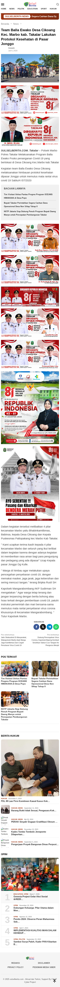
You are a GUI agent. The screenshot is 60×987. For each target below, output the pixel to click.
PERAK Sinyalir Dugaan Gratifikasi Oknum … (34, 821)
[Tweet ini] (43, 627)
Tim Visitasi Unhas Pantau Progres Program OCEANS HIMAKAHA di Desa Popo (14, 681)
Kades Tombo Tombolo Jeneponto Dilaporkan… (28, 833)
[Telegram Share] (49, 627)
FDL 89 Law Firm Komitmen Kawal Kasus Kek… (25, 801)
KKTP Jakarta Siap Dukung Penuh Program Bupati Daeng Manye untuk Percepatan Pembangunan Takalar (14, 714)
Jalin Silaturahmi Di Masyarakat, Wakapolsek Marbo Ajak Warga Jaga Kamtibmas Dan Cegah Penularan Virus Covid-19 (14, 640)
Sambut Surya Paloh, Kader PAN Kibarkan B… (35, 943)
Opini (26, 894)
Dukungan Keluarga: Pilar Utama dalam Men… (34, 909)
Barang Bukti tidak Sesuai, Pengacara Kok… (33, 810)
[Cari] (57, 4)
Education (18, 894)
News (20, 808)
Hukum (4, 798)
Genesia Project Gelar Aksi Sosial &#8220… (31, 897)
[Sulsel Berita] (30, 4)
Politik (22, 939)
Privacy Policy (16, 967)
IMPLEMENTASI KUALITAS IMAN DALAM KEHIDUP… (35, 931)
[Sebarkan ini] (36, 627)
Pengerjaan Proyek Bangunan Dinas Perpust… (35, 844)
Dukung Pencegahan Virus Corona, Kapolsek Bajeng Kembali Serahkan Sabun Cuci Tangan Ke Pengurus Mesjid (45, 640)
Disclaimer (44, 963)
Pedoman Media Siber (44, 967)
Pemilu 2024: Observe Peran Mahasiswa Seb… (34, 920)
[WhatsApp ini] (56, 627)
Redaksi (15, 963)
